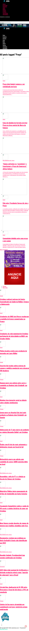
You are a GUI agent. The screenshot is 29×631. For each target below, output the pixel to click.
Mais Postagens (4, 249)
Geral (4, 8)
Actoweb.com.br (4, 629)
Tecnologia (5, 13)
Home (4, 4)
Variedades (5, 14)
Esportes (5, 6)
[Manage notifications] (26, 626)
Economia (5, 5)
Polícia (4, 10)
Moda (4, 9)
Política (4, 12)
